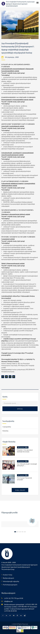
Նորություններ (6, 427)
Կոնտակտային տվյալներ (11, 581)
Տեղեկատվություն (8, 578)
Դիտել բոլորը (20, 490)
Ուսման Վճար (7, 575)
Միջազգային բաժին (9, 512)
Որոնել (20, 409)
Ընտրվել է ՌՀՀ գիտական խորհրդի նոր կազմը (25, 450)
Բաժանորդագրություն (10, 584)
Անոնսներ (5, 431)
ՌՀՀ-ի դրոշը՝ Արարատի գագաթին (24, 478)
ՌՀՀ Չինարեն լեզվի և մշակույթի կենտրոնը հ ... (27, 464)
